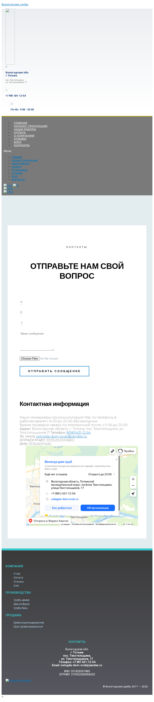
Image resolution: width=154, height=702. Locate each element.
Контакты (22, 145)
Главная (17, 157)
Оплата (16, 166)
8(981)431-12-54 (79, 432)
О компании (19, 169)
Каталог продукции (24, 160)
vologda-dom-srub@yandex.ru (61, 436)
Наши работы (20, 163)
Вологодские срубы (15, 4)
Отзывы (17, 173)
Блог (15, 176)
